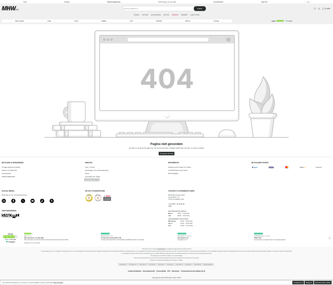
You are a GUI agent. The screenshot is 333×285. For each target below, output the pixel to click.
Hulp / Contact (90, 167)
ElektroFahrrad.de (208, 264)
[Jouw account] (319, 8)
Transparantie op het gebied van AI (193, 271)
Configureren (298, 282)
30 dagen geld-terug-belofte (11, 167)
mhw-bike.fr (152, 264)
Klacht (87, 173)
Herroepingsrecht (149, 271)
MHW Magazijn (173, 173)
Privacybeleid (161, 271)
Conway (216, 21)
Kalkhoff (159, 21)
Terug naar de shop (166, 153)
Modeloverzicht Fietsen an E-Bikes (179, 167)
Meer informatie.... (59, 282)
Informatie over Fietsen (92, 176)
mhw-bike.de (122, 264)
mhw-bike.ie (170, 264)
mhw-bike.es (143, 264)
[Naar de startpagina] (10, 8)
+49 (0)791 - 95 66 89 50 (176, 204)
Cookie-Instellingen (134, 271)
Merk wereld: (19, 21)
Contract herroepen (92, 180)
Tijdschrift (264, 2)
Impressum (175, 271)
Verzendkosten (218, 2)
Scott (76, 21)
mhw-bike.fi (188, 264)
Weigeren (309, 282)
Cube (49, 21)
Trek (131, 21)
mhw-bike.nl (179, 264)
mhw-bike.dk (197, 264)
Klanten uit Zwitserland (9, 170)
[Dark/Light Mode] (319, 2)
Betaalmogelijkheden (114, 2)
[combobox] (160, 8)
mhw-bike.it (161, 264)
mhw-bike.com (133, 264)
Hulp (25, 2)
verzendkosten (161, 248)
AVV (168, 271)
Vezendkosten (6, 173)
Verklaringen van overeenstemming (96, 170)
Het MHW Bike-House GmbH (178, 170)
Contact (66, 2)
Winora (187, 21)
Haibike (103, 21)
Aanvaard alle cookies (322, 282)
